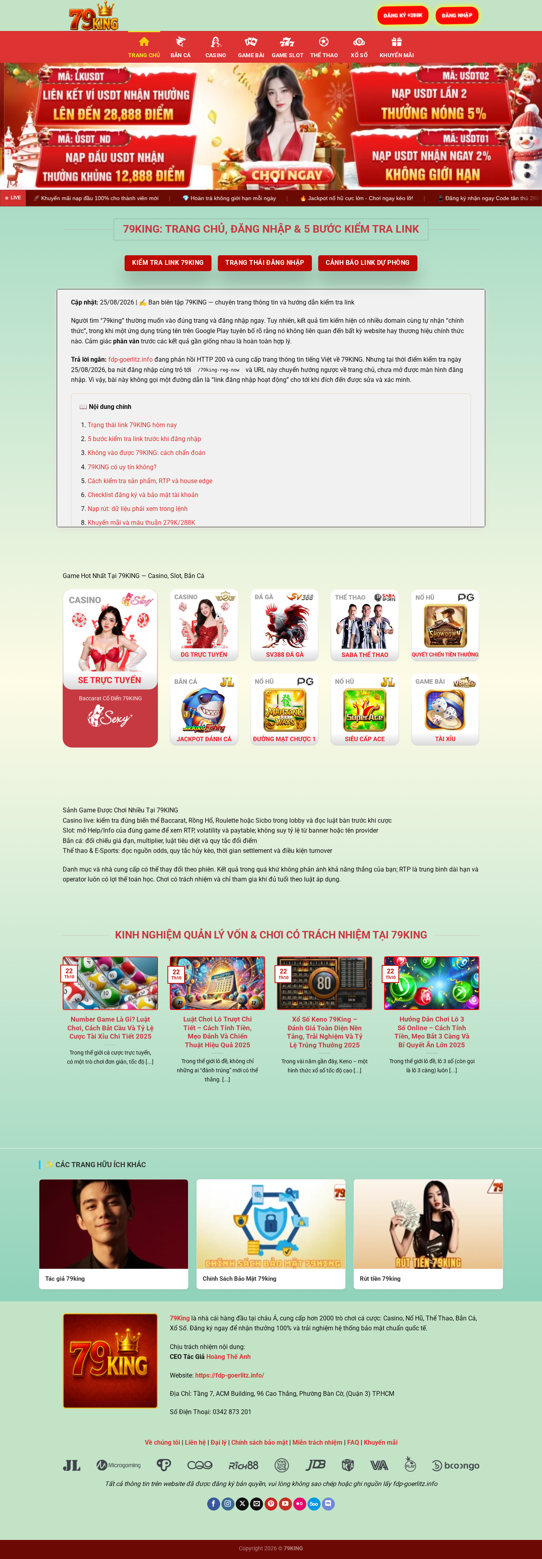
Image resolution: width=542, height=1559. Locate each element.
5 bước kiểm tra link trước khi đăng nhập (144, 439)
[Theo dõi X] (242, 1504)
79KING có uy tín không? (122, 467)
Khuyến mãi (397, 55)
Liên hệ (195, 1442)
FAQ (353, 1442)
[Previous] (21, 126)
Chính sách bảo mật (259, 1442)
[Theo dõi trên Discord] (328, 1504)
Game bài (251, 55)
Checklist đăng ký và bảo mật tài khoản (143, 495)
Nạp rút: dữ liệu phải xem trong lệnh (138, 509)
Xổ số (359, 55)
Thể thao (324, 55)
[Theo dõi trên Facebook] (213, 1504)
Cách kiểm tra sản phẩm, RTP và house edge (150, 481)
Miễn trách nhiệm (317, 1442)
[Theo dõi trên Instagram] (227, 1504)
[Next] (521, 126)
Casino (216, 55)
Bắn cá (181, 55)
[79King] (102, 15)
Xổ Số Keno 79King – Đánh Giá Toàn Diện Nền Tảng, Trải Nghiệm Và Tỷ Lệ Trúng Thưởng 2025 (325, 1032)
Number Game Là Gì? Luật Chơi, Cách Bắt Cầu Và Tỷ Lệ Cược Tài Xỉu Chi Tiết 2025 (110, 1028)
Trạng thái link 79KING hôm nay (132, 425)
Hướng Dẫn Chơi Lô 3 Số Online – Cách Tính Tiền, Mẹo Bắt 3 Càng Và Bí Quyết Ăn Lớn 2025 (431, 1032)
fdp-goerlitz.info (130, 359)
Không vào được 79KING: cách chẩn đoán (147, 453)
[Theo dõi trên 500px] (314, 1504)
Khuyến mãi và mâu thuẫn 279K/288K (141, 522)
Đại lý (219, 1442)
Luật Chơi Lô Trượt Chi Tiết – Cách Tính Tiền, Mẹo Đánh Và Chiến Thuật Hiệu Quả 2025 (217, 1032)
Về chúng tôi (162, 1442)
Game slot (288, 55)
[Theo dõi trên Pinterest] (271, 1504)
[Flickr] (299, 1504)
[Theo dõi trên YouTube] (285, 1504)
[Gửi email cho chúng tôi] (256, 1504)
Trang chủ (144, 55)
